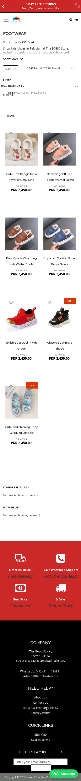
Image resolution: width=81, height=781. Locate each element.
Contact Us (40, 702)
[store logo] (16, 19)
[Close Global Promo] (76, 4)
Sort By (32, 68)
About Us (40, 697)
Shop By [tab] (10, 68)
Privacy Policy (40, 713)
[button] (11, 134)
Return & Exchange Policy (40, 708)
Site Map (40, 734)
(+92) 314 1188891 (48, 671)
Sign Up (41, 767)
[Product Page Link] (21, 149)
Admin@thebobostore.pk (40, 676)
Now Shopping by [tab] (12, 86)
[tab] (40, 93)
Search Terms (40, 740)
